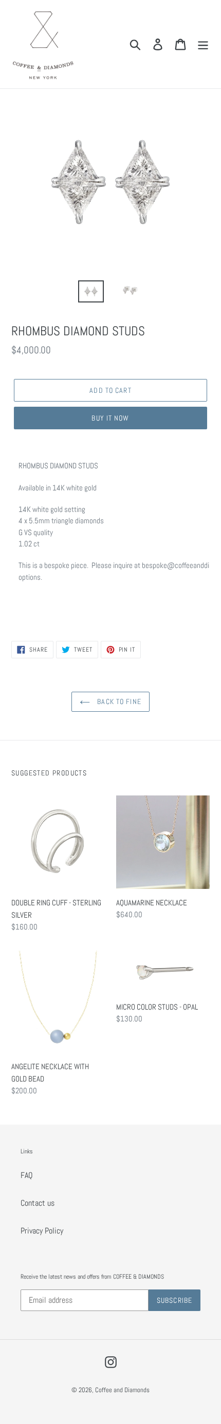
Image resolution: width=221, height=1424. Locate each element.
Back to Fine (118, 701)
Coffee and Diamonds (122, 1389)
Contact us (37, 1203)
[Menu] (203, 44)
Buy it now (110, 418)
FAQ (27, 1175)
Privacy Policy (42, 1230)
